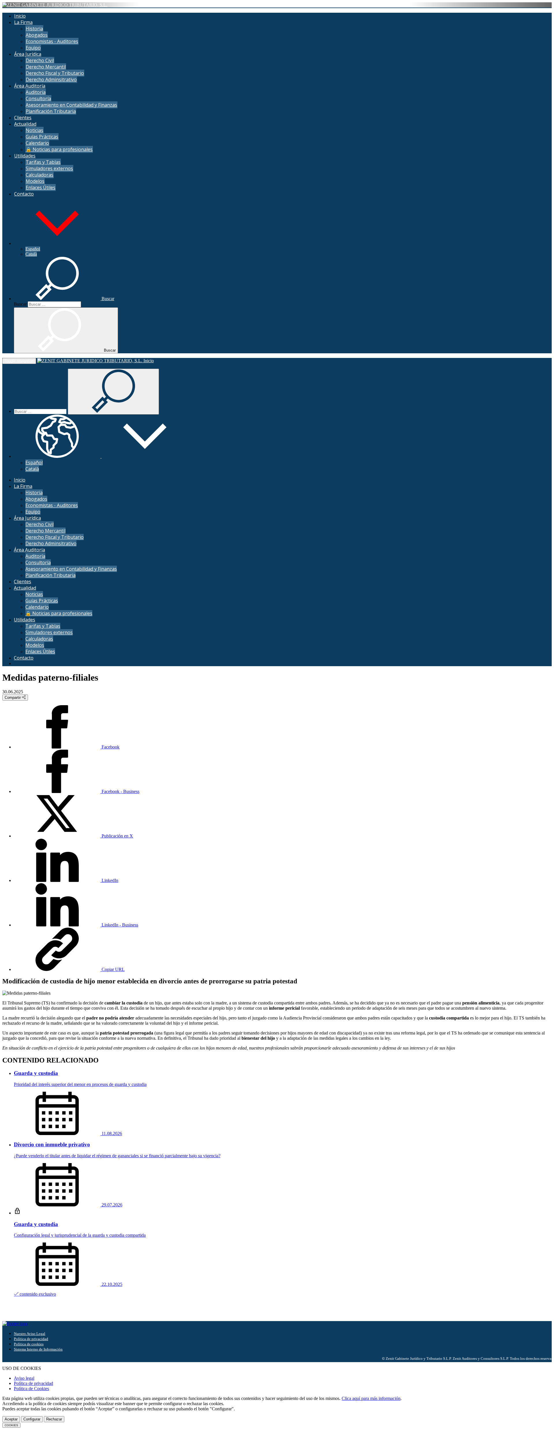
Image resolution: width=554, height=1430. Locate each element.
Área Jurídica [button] (27, 54)
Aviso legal (24, 1378)
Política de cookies (29, 1344)
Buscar (20, 304)
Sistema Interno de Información (38, 1349)
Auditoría (36, 92)
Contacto (24, 194)
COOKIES (11, 1425)
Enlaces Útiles (40, 187)
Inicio (20, 16)
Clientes (22, 117)
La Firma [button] (23, 22)
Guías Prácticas (42, 136)
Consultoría (38, 98)
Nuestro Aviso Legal (29, 1333)
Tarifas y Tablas (43, 162)
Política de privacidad (31, 1339)
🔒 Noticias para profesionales (59, 149)
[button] (57, 243)
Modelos (35, 181)
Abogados (37, 35)
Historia (34, 28)
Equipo (33, 47)
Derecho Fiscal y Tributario (55, 73)
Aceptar (11, 1419)
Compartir (13, 697)
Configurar (31, 1419)
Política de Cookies (31, 1388)
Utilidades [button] (24, 156)
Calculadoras (39, 175)
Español (32, 248)
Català (31, 254)
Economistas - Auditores (52, 41)
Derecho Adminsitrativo (51, 79)
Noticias (34, 130)
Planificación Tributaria (51, 111)
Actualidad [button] (25, 124)
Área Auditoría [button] (29, 86)
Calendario (37, 143)
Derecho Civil (40, 60)
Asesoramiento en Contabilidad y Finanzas (71, 105)
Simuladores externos (49, 168)
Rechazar (54, 1419)
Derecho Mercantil (46, 67)
